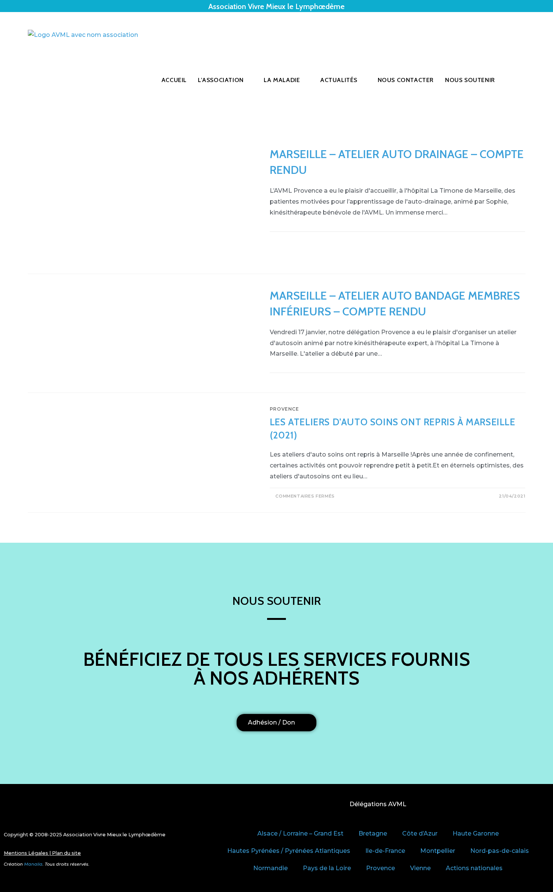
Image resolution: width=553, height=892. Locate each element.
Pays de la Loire (327, 868)
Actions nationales (474, 868)
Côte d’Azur (420, 833)
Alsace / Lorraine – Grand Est (300, 833)
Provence (284, 409)
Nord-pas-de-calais (499, 850)
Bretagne (373, 833)
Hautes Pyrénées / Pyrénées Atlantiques (288, 850)
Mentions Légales (26, 853)
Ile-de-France (385, 850)
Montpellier (437, 850)
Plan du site (66, 853)
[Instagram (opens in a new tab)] (523, 35)
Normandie (270, 868)
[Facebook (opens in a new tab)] (512, 35)
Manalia (33, 864)
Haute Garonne (476, 833)
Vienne (420, 868)
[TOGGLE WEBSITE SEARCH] (518, 80)
